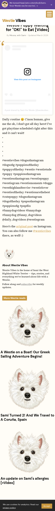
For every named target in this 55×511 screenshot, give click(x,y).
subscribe (26, 284)
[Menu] (49, 14)
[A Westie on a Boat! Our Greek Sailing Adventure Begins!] (28, 325)
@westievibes (42, 231)
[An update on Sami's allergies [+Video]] (28, 452)
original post (24, 226)
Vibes (14, 20)
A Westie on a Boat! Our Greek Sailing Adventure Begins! (25, 354)
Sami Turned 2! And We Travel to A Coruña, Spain (27, 417)
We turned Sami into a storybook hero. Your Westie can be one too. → (27, 4)
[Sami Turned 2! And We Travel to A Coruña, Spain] (28, 389)
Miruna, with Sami (18, 35)
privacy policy (9, 507)
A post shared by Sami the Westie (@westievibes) (27, 110)
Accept (46, 506)
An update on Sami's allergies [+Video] (25, 480)
